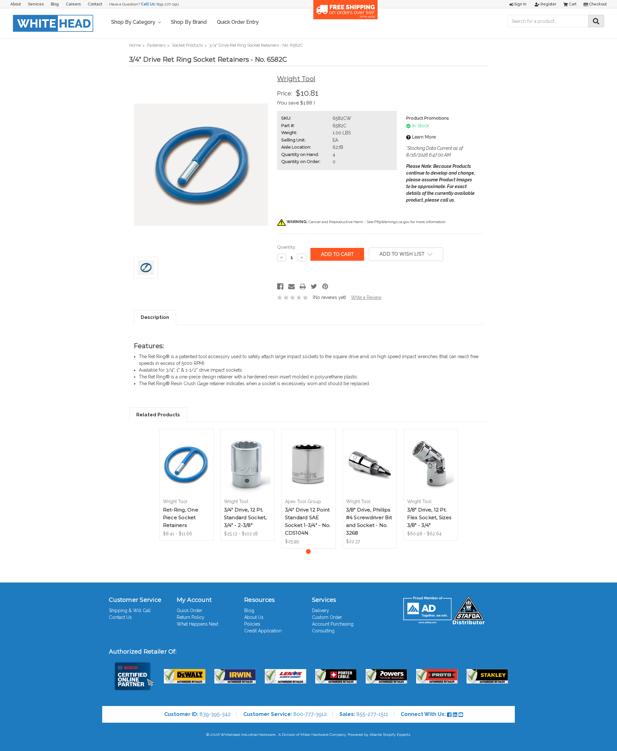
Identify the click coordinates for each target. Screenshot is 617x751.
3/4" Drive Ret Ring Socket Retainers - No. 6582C (256, 45)
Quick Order (189, 610)
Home (135, 45)
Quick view (186, 455)
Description (155, 317)
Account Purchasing (332, 624)
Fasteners (156, 45)
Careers (73, 4)
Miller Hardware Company (323, 734)
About (15, 4)
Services (36, 4)
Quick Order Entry (238, 22)
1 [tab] (308, 551)
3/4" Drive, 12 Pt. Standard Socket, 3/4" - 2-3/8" (245, 517)
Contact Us (120, 617)
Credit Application (263, 630)
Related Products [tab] (158, 415)
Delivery (320, 610)
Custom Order (327, 617)
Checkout (597, 4)
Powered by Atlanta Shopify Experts (379, 734)
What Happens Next (197, 624)
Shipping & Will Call (130, 610)
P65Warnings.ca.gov (391, 222)
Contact (95, 4)
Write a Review (366, 297)
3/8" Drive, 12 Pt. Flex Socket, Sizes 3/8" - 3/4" (429, 517)
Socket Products (187, 45)
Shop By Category (133, 22)
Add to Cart (309, 469)
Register (548, 4)
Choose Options (186, 469)
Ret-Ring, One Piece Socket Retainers (180, 517)
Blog (55, 4)
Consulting (323, 630)
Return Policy (190, 617)
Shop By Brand (189, 22)
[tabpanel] (186, 485)
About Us (254, 617)
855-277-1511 (168, 4)
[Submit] (596, 21)
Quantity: (286, 246)
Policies (252, 624)
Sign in (519, 4)
